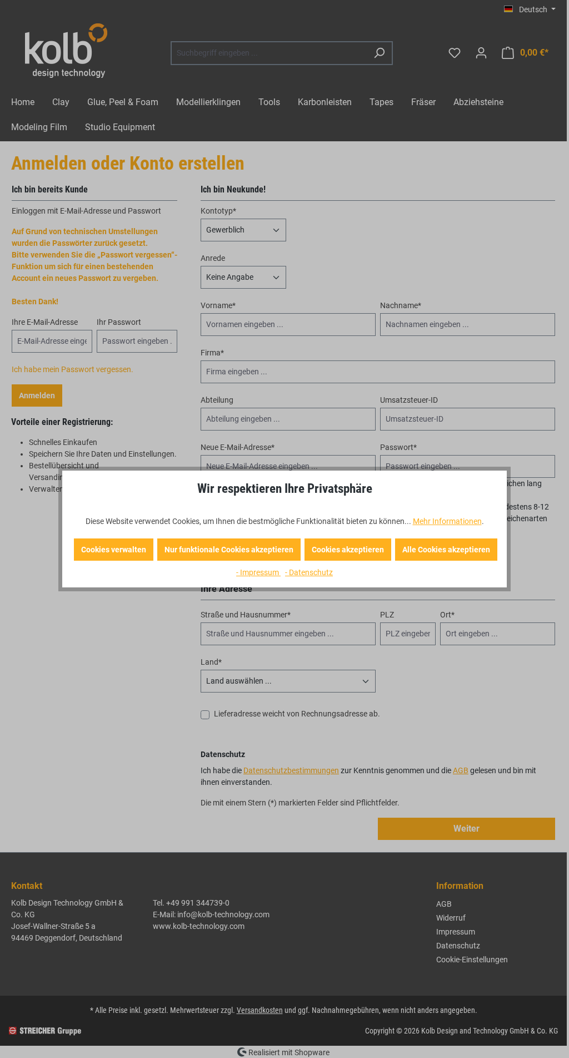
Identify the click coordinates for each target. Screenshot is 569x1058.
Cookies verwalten (113, 549)
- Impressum (258, 572)
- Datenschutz (309, 572)
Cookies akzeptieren (348, 549)
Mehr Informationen (447, 521)
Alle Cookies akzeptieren (446, 549)
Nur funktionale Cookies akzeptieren (228, 549)
